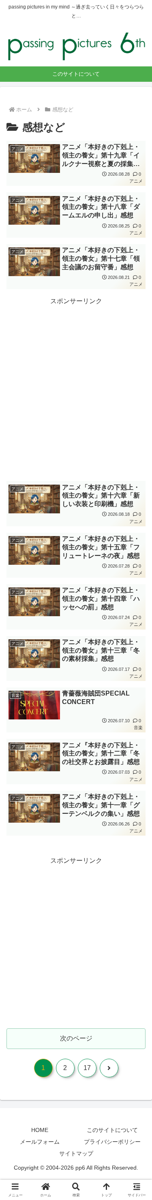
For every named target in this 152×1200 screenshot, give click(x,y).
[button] (135, 1041)
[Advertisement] (76, 386)
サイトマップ (76, 1153)
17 (87, 1067)
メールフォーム (40, 1141)
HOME (39, 1130)
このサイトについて (112, 1130)
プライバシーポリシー (112, 1141)
